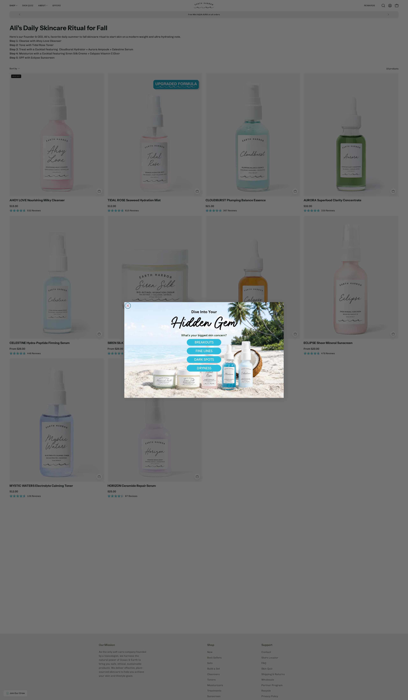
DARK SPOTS (204, 359)
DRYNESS (204, 368)
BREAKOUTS (204, 342)
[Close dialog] (128, 306)
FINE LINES (204, 351)
